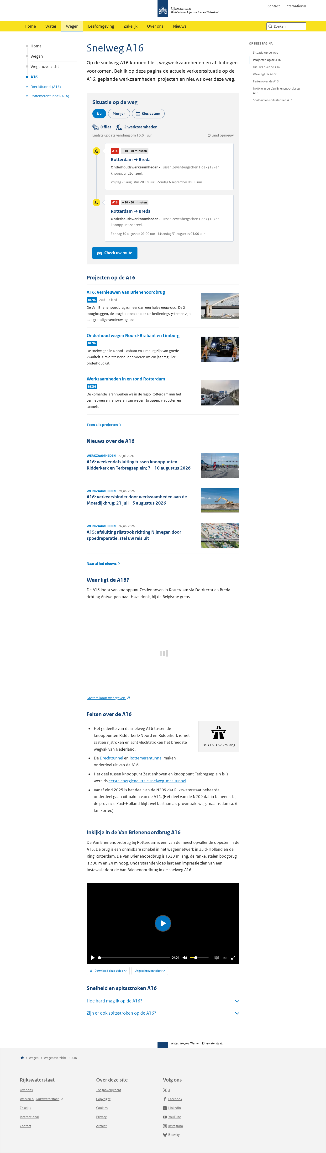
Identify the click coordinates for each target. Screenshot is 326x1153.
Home (30, 26)
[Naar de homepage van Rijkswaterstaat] (190, 10)
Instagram (175, 1126)
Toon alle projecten (102, 425)
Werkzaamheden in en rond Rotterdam (126, 379)
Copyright (103, 1099)
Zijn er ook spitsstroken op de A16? (121, 1013)
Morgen (119, 113)
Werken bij (39, 1099)
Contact (274, 6)
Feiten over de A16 (266, 81)
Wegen (72, 26)
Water (50, 26)
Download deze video (108, 971)
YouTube (174, 1117)
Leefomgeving (101, 26)
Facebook (175, 1099)
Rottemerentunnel (146, 758)
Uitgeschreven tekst (148, 971)
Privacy (101, 1117)
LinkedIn (174, 1108)
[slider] (134, 958)
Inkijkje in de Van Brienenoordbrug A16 (276, 90)
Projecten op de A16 (267, 60)
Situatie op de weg (265, 53)
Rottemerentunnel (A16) (50, 96)
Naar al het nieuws (102, 563)
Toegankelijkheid (108, 1090)
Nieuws (180, 26)
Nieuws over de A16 (266, 67)
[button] (148, 113)
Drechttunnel (111, 758)
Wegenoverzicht (45, 66)
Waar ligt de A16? (265, 74)
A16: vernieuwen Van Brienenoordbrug (126, 292)
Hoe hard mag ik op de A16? (114, 1001)
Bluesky (174, 1135)
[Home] (22, 1058)
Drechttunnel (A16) (46, 86)
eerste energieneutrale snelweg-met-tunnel (147, 781)
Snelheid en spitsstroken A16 (272, 100)
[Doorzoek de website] (270, 26)
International (295, 6)
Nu (99, 113)
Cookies (102, 1108)
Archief (101, 1126)
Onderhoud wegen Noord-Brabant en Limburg (133, 335)
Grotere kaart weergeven (106, 698)
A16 (34, 77)
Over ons (155, 26)
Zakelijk (130, 26)
